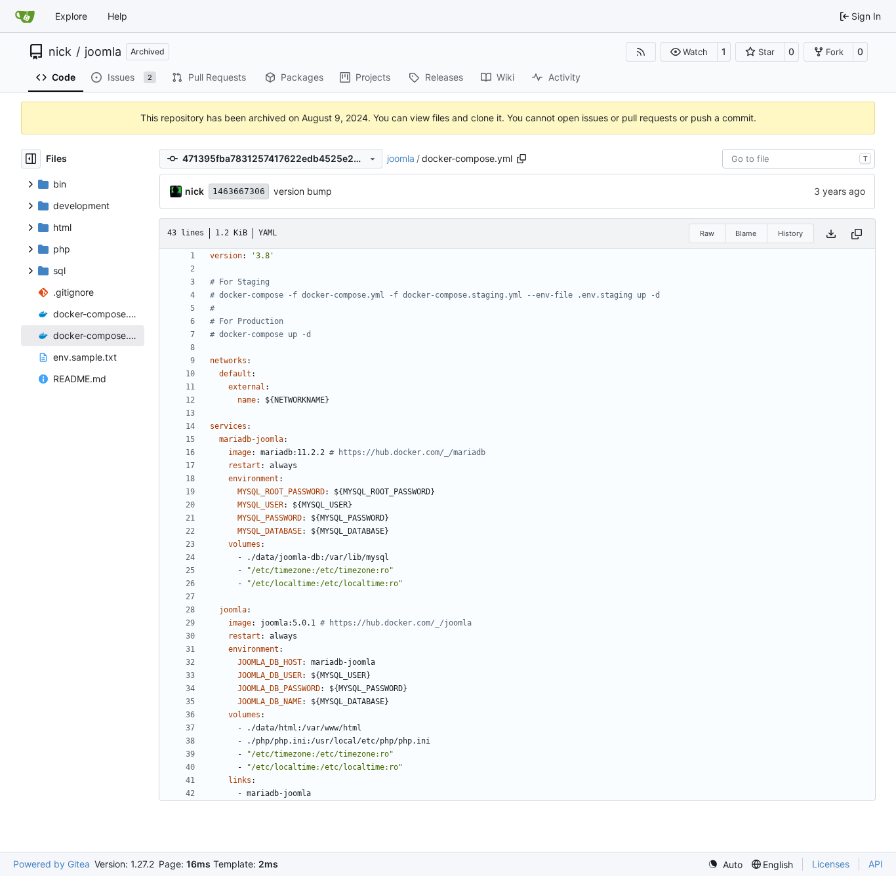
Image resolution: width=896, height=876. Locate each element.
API (875, 863)
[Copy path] (521, 158)
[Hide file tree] (31, 159)
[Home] (25, 16)
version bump (303, 191)
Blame (745, 233)
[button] (689, 52)
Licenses (830, 863)
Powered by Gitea (51, 863)
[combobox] (798, 159)
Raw (707, 233)
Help (117, 16)
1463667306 (239, 191)
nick (60, 51)
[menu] (725, 864)
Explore (71, 16)
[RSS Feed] (641, 52)
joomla (103, 51)
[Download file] (831, 234)
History (790, 233)
